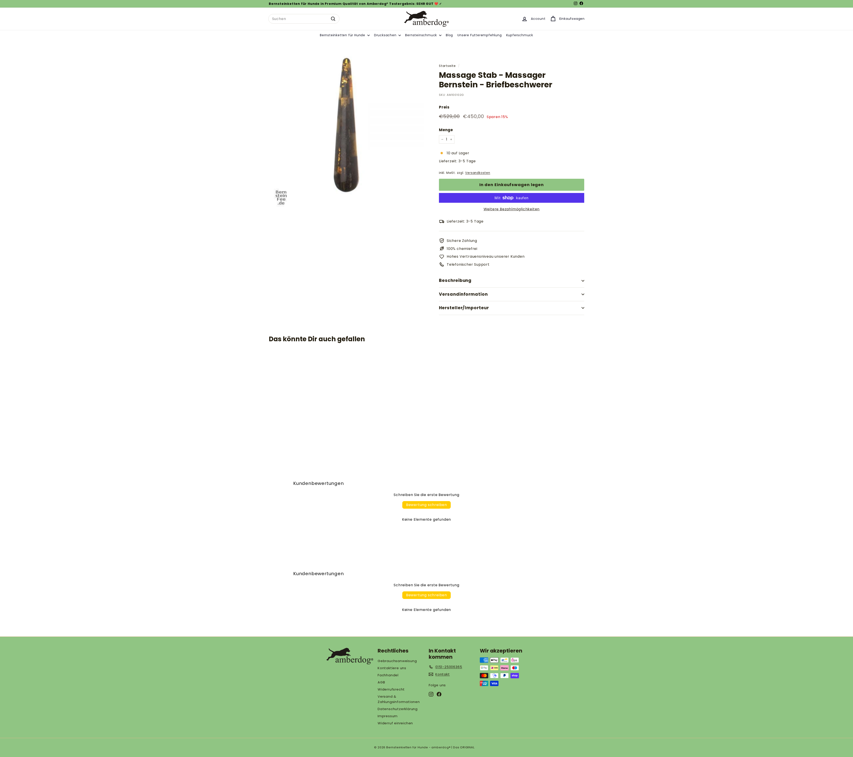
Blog (449, 35)
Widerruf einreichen (395, 723)
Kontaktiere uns (392, 668)
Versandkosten (477, 173)
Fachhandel (388, 675)
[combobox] (303, 19)
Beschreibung (455, 280)
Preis (444, 107)
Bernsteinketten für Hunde (343, 35)
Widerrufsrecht (391, 689)
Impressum (388, 716)
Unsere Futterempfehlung (479, 35)
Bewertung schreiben (426, 504)
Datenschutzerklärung (398, 709)
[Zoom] (346, 129)
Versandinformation (463, 294)
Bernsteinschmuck (421, 35)
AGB (381, 682)
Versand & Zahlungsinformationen (399, 699)
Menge (446, 130)
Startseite (447, 66)
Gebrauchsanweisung (397, 661)
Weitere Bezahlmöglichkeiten (512, 209)
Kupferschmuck (519, 35)
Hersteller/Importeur (464, 308)
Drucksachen (386, 35)
